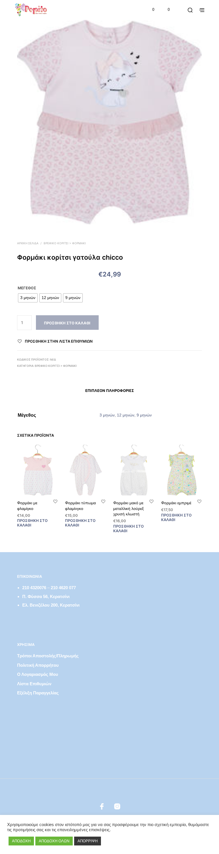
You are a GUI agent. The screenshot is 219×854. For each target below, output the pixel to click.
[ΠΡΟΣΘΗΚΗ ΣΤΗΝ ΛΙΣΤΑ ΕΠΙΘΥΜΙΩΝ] (55, 501)
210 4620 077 (63, 587)
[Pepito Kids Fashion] (117, 806)
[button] (149, 10)
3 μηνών (107, 415)
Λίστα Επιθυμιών (34, 683)
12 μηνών (125, 415)
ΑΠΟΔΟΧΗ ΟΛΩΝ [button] (54, 841)
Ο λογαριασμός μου (37, 674)
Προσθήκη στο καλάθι (67, 323)
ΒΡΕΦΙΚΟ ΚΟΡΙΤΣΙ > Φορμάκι (65, 243)
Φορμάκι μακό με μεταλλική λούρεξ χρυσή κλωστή (128, 508)
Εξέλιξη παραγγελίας (38, 692)
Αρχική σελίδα (27, 243)
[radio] (27, 298)
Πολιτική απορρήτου (38, 665)
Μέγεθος (27, 288)
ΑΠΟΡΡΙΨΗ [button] (88, 841)
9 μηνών (144, 415)
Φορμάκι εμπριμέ (176, 503)
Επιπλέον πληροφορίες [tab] (109, 390)
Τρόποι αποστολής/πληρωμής (48, 655)
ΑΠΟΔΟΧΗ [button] (21, 841)
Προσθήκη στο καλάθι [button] (32, 522)
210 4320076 (34, 587)
